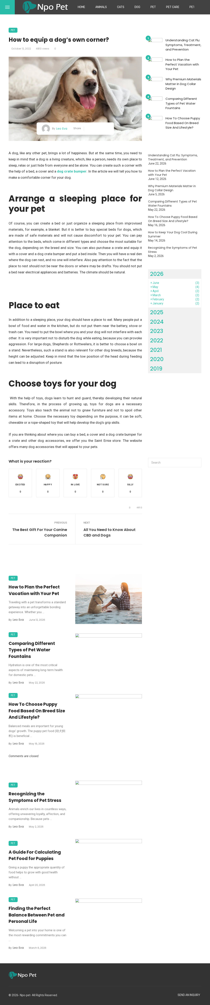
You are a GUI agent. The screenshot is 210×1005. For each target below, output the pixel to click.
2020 (157, 359)
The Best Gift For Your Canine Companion (39, 532)
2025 (156, 312)
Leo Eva (61, 129)
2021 (156, 350)
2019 (156, 369)
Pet (153, 7)
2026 (157, 274)
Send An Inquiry (189, 995)
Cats (120, 7)
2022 (156, 340)
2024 (157, 322)
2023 (156, 331)
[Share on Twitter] (94, 129)
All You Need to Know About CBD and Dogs (109, 532)
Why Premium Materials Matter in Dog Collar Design (183, 84)
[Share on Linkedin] (107, 129)
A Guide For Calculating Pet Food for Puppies (35, 855)
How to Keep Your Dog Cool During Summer (172, 234)
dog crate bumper (71, 171)
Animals (101, 7)
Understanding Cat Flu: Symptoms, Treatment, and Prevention (183, 45)
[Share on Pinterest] (101, 129)
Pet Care (172, 7)
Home (81, 7)
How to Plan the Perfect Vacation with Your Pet (34, 590)
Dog (137, 7)
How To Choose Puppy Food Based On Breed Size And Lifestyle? (37, 710)
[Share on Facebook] (88, 129)
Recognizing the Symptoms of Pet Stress (35, 797)
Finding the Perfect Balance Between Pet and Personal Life (37, 914)
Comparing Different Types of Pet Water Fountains (32, 649)
